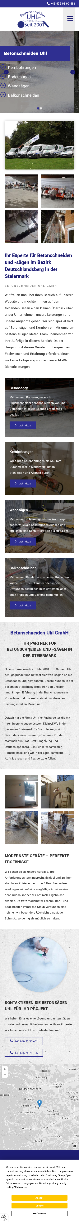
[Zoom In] (5, 1069)
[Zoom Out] (5, 1075)
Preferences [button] (21, 1187)
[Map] (39, 1107)
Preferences (40, 1213)
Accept (39, 1198)
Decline (39, 1205)
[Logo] (33, 19)
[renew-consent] (4, 1217)
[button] (69, 19)
